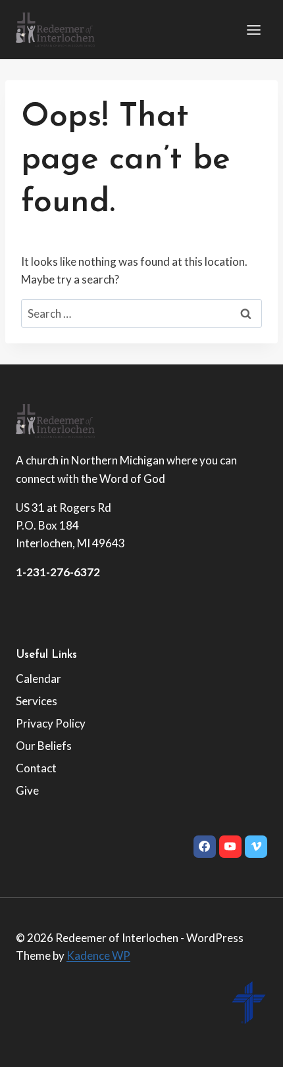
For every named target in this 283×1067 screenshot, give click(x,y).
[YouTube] (230, 846)
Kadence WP (98, 955)
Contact (36, 768)
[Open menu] (253, 29)
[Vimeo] (256, 846)
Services (36, 701)
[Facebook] (204, 846)
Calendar (38, 678)
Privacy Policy (51, 723)
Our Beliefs (44, 746)
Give (27, 790)
